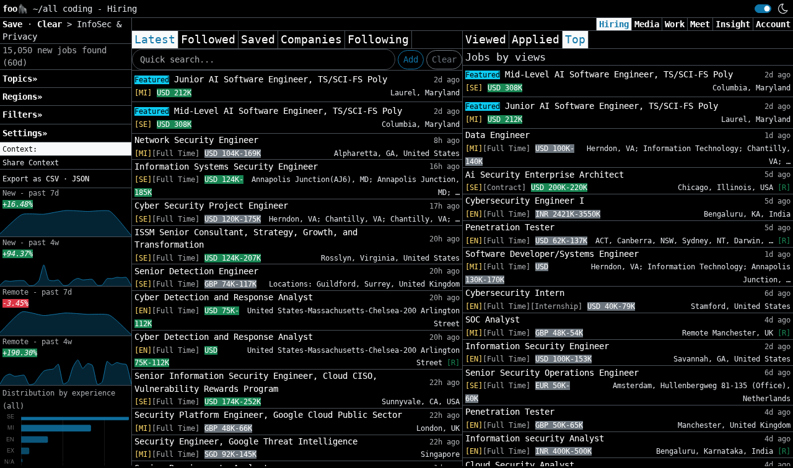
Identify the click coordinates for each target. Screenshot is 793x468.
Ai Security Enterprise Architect (544, 175)
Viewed (485, 39)
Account (773, 24)
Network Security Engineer (196, 140)
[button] (65, 149)
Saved (258, 39)
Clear (444, 59)
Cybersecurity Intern (514, 293)
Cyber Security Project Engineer (211, 205)
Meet (700, 24)
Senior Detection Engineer (196, 271)
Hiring (614, 24)
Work (675, 24)
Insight (733, 24)
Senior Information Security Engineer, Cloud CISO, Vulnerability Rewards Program (255, 382)
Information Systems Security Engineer (226, 166)
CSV (52, 179)
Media (646, 24)
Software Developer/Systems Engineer (552, 254)
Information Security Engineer (537, 346)
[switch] (763, 8)
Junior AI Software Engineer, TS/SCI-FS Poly (260, 79)
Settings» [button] (24, 133)
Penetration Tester (509, 227)
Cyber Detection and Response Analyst (223, 297)
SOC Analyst (492, 319)
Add (410, 59)
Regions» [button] (22, 97)
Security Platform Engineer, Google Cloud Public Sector (268, 415)
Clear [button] (52, 24)
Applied (535, 39)
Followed (208, 39)
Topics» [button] (19, 79)
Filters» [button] (22, 114)
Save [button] (14, 24)
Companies (311, 39)
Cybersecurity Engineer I (524, 201)
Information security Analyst (534, 438)
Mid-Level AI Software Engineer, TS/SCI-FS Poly (268, 111)
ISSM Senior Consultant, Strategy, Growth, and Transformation (245, 238)
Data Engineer (497, 135)
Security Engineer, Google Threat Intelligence (245, 441)
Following (378, 39)
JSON (80, 179)
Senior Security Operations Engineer (552, 373)
